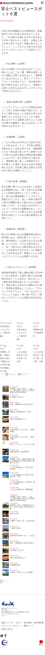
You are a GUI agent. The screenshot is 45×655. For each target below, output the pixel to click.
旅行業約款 (39, 622)
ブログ (18, 622)
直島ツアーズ (7, 622)
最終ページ (23, 374)
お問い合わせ (7, 629)
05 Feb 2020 (38, 329)
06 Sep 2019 (5, 358)
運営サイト (28, 625)
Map (3, 615)
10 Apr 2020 (6, 329)
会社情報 (28, 622)
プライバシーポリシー (11, 625)
